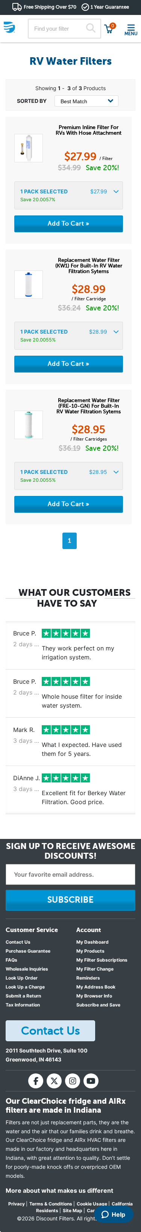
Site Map (72, 1210)
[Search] (90, 29)
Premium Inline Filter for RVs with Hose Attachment (88, 130)
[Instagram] (72, 1080)
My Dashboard (92, 942)
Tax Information (23, 1005)
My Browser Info (94, 996)
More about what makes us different (59, 1190)
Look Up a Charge (25, 987)
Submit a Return (23, 996)
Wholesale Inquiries (27, 969)
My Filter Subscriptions (101, 960)
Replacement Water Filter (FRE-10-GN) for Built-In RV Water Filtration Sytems (88, 406)
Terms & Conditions (50, 1204)
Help (118, 1214)
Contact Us (18, 942)
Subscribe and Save (98, 1005)
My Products (90, 951)
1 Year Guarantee (110, 7)
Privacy (16, 1204)
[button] (68, 195)
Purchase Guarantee (28, 951)
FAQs (11, 960)
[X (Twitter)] (54, 1080)
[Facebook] (35, 1080)
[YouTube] (91, 1080)
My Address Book (95, 987)
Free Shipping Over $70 (50, 7)
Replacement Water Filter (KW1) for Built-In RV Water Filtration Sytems (88, 265)
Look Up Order (22, 978)
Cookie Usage (92, 1204)
